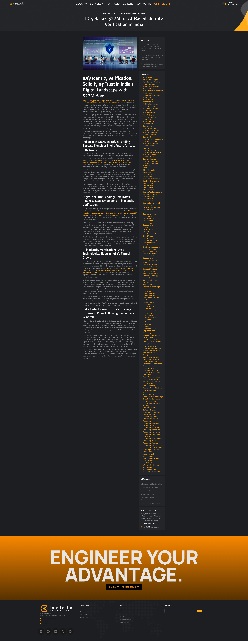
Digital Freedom (148, 236)
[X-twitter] (63, 631)
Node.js (145, 355)
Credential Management (151, 181)
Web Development (149, 469)
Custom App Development (152, 192)
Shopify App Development (152, 399)
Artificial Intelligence (150, 104)
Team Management (150, 416)
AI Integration (148, 93)
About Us (81, 608)
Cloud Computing (149, 170)
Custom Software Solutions (152, 203)
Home (105, 13)
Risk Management (149, 390)
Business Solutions (149, 157)
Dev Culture (147, 227)
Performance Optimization (152, 364)
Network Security (149, 353)
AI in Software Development (153, 91)
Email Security (148, 245)
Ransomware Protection (151, 372)
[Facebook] (41, 631)
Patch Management (150, 361)
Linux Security (148, 337)
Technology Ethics (149, 425)
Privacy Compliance (150, 366)
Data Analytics (148, 212)
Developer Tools (149, 229)
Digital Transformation (151, 240)
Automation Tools (149, 106)
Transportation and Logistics (153, 447)
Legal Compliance (149, 328)
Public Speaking (148, 368)
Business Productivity (150, 150)
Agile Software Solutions (151, 82)
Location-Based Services (152, 342)
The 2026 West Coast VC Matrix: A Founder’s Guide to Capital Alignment (152, 57)
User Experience (149, 456)
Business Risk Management (152, 152)
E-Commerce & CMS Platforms (151, 503)
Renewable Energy (149, 383)
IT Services (147, 322)
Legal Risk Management (151, 335)
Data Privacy (147, 216)
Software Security (149, 408)
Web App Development (151, 465)
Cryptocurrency (148, 188)
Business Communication (152, 130)
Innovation (147, 291)
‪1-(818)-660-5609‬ (150, 524)
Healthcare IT (148, 284)
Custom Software (149, 196)
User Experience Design (151, 458)
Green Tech (147, 282)
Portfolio (113, 3)
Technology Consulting (151, 423)
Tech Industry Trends (150, 419)
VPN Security (147, 463)
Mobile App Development (152, 348)
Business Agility (148, 126)
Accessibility (147, 77)
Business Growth (149, 137)
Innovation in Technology (152, 295)
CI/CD (145, 168)
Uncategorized (148, 454)
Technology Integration (151, 432)
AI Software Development (152, 95)
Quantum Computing (150, 370)
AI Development (148, 88)
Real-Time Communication (152, 379)
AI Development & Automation (151, 484)
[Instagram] (48, 631)
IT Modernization (149, 315)
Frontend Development (151, 278)
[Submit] (199, 611)
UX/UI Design (148, 461)
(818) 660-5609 (233, 4)
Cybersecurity (148, 205)
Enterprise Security (150, 251)
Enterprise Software (150, 254)
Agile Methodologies (150, 80)
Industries (146, 289)
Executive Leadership (150, 273)
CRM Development (149, 183)
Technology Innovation (151, 427)
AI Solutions (147, 97)
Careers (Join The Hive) (84, 617)
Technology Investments (152, 438)
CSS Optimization (149, 190)
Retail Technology (149, 386)
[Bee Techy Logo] (17, 3)
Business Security (149, 155)
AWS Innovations (149, 113)
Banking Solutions (149, 117)
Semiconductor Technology (153, 397)
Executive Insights (149, 271)
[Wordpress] (70, 631)
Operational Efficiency (151, 359)
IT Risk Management (150, 317)
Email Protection (149, 243)
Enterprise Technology (151, 267)
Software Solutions (149, 410)
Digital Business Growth (151, 234)
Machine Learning (149, 346)
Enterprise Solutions (150, 265)
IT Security (147, 320)
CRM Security (148, 185)
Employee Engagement (151, 247)
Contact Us (143, 3)
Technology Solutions (150, 441)
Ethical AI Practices (150, 269)
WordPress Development (152, 472)
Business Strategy (149, 159)
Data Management (149, 214)
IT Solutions (147, 324)
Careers (128, 3)
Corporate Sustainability (151, 179)
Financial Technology (150, 276)
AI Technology (148, 99)
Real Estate (147, 375)
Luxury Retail (147, 344)
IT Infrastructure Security (152, 311)
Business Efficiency (150, 135)
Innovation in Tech (149, 293)
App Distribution (149, 102)
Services (95, 3)
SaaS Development (149, 394)
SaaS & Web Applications (149, 487)
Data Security (148, 221)
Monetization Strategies (151, 350)
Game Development (150, 280)
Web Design (147, 467)
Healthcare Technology (151, 287)
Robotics (146, 392)
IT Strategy (147, 326)
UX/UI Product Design (148, 494)
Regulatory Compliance (151, 381)
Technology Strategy (150, 443)
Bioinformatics (148, 119)
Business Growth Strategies (153, 139)
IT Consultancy (148, 306)
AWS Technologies (149, 115)
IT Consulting (147, 309)
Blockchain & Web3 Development (147, 499)
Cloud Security (148, 172)
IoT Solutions (147, 304)
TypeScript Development (152, 450)
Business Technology (150, 161)
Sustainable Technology (151, 412)
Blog (109, 13)
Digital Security (148, 238)
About (80, 3)
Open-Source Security (151, 357)
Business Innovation (150, 141)
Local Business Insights (151, 339)
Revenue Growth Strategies (153, 388)
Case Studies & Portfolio (84, 614)
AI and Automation (149, 84)
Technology (147, 421)
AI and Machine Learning (151, 86)
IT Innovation (147, 313)
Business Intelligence (150, 144)
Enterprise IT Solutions (151, 249)
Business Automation (150, 128)
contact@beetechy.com (152, 527)
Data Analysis (148, 210)
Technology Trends (150, 445)
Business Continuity (150, 133)
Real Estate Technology (151, 377)
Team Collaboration (150, 414)
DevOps (146, 232)
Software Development (151, 401)
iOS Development (149, 302)
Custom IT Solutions (150, 194)
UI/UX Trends (148, 452)
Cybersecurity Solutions (151, 207)
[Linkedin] (55, 631)
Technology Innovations (151, 430)
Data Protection (148, 218)
